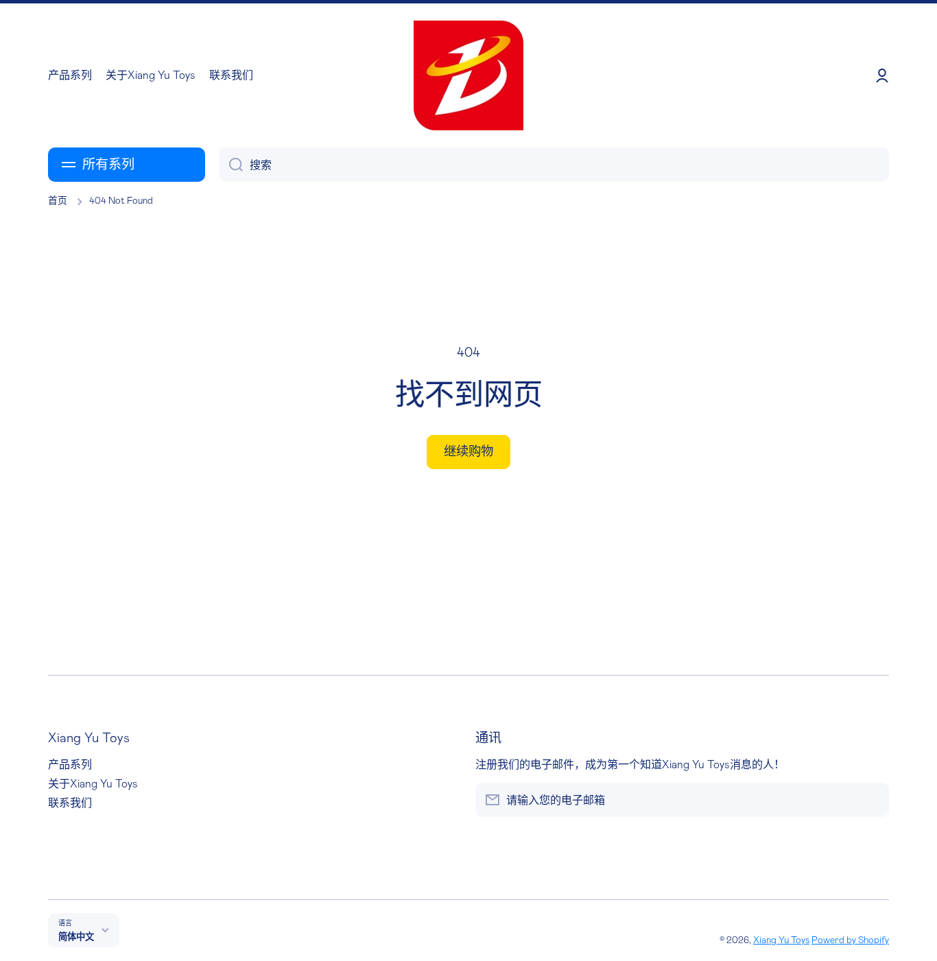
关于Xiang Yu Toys (93, 784)
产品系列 (70, 764)
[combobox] (554, 164)
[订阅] (872, 800)
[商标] (468, 75)
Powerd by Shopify (850, 940)
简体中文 (76, 937)
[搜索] (231, 164)
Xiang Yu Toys (781, 940)
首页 (57, 201)
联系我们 (70, 803)
